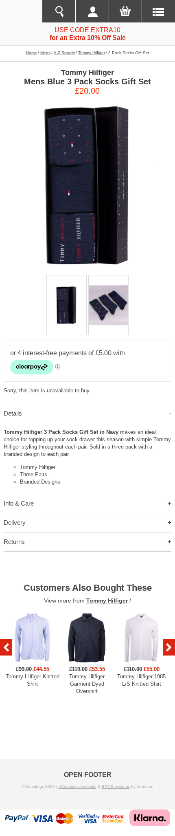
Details (13, 413)
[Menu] (158, 11)
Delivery (15, 522)
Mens (45, 53)
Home (31, 53)
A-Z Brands (64, 53)
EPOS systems (116, 786)
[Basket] (125, 11)
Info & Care (19, 503)
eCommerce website (77, 786)
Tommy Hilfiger (91, 53)
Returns (14, 541)
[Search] (58, 11)
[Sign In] (92, 11)
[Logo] (21, 11)
